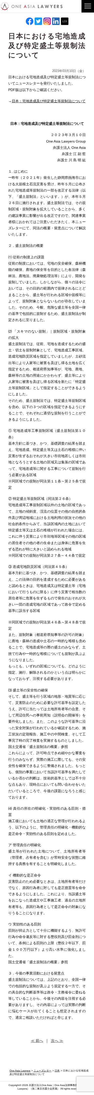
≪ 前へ (37, 1040)
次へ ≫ (57, 1040)
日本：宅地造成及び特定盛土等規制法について (48, 101)
